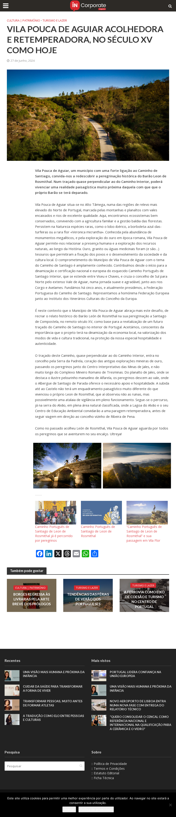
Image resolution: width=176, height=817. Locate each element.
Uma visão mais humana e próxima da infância (54, 674)
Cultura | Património (23, 20)
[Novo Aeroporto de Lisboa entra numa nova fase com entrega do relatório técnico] (98, 704)
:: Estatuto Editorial (105, 773)
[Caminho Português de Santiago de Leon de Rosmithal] (101, 512)
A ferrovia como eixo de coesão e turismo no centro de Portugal (144, 599)
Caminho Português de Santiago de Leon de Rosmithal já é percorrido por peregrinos (54, 533)
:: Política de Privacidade (109, 763)
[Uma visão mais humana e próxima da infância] (12, 675)
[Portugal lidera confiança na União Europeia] (98, 675)
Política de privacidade (96, 809)
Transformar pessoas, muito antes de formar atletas (52, 703)
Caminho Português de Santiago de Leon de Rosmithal (98, 531)
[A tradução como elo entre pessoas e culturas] (12, 719)
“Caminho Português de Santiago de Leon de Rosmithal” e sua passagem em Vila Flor (144, 533)
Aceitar (69, 809)
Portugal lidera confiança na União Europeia (135, 674)
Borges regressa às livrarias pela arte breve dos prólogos (31, 599)
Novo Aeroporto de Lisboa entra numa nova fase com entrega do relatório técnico (138, 705)
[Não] (170, 805)
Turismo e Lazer (55, 20)
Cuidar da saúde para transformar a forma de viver (52, 688)
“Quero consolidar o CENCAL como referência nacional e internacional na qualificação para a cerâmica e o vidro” (140, 723)
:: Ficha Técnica (102, 778)
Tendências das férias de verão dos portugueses (88, 599)
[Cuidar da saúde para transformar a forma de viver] (12, 690)
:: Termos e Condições (108, 768)
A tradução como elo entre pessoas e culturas (53, 718)
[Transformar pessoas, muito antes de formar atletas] (12, 704)
